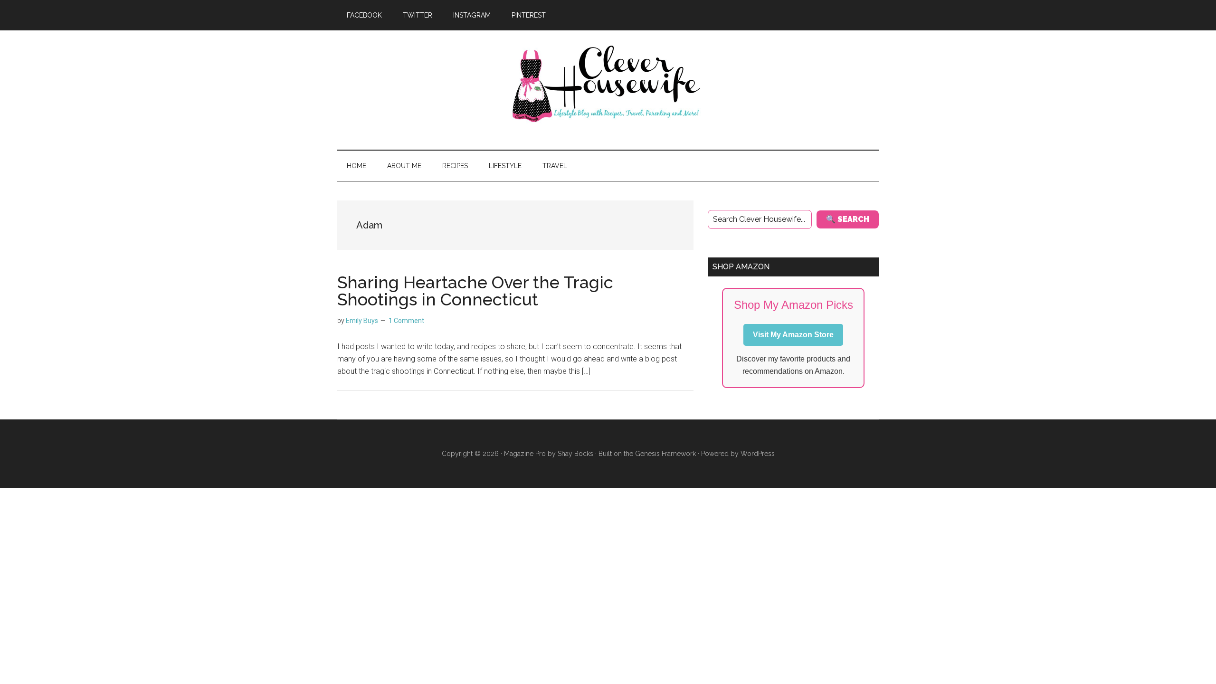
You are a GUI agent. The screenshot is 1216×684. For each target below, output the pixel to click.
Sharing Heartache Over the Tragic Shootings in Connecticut (475, 290)
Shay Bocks (575, 453)
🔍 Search (847, 219)
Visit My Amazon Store (793, 335)
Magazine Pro (525, 453)
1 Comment (406, 320)
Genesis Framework (665, 453)
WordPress (758, 453)
